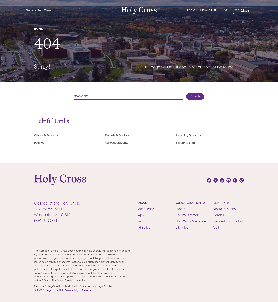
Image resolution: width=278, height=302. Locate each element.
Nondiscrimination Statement (75, 286)
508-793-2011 (45, 221)
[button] (242, 10)
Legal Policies (104, 286)
